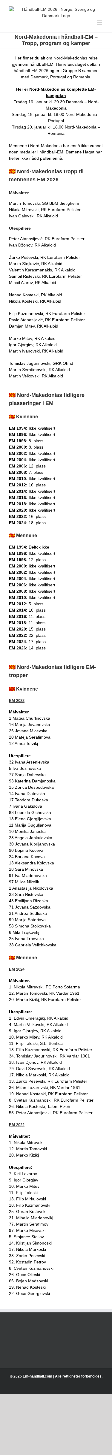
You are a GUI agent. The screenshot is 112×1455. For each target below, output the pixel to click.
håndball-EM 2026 (31, 70)
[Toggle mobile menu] (100, 23)
